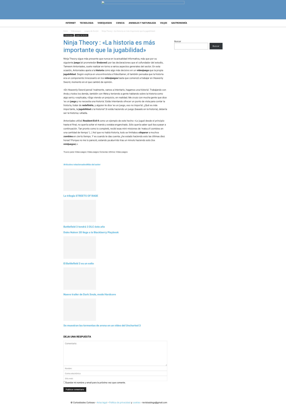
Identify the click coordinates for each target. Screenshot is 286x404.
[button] (219, 23)
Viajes (163, 22)
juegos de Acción (91, 31)
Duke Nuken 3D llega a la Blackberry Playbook (91, 232)
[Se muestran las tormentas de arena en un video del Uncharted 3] (79, 320)
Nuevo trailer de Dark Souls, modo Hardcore (89, 294)
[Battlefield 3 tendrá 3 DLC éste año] (79, 221)
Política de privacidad (119, 402)
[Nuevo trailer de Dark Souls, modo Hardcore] (79, 289)
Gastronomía (179, 22)
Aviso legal (102, 402)
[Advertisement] (198, 75)
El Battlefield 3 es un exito (78, 263)
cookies (136, 402)
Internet (71, 22)
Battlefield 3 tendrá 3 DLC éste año (84, 226)
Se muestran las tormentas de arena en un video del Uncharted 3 (102, 325)
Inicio (65, 31)
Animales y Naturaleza (142, 22)
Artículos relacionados (75, 164)
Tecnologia (86, 22)
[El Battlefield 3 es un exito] (79, 258)
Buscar (177, 41)
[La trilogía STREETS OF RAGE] (79, 190)
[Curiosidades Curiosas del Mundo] (143, 10)
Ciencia (120, 22)
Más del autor (94, 164)
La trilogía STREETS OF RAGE (80, 195)
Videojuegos (105, 22)
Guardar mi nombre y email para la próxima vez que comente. (95, 382)
